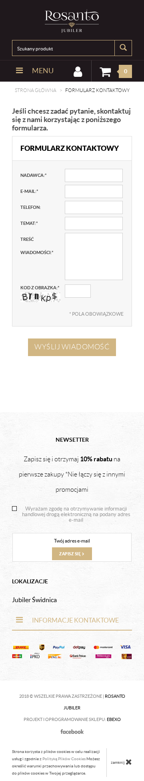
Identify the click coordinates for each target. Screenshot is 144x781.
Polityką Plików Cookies (64, 759)
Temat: (29, 223)
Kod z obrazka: (39, 287)
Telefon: (30, 207)
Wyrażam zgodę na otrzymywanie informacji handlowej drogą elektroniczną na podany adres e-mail (76, 514)
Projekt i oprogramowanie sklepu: (72, 719)
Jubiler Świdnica (34, 599)
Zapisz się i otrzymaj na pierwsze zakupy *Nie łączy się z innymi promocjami (72, 474)
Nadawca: (33, 175)
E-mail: (29, 191)
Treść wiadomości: (36, 246)
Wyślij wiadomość (72, 347)
